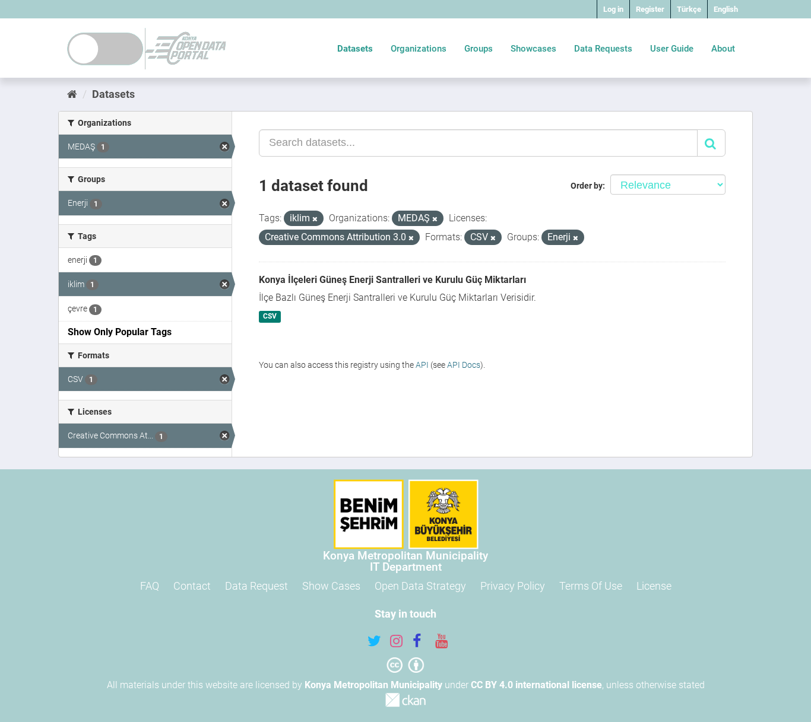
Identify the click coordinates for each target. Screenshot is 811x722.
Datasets (355, 48)
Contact (192, 586)
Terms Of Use (590, 586)
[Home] (72, 94)
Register (650, 9)
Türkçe (689, 9)
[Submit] (711, 143)
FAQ (149, 586)
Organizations (418, 48)
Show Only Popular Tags (120, 332)
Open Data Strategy (420, 586)
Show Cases (331, 586)
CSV (270, 317)
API (422, 365)
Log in (613, 9)
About (723, 48)
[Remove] (315, 219)
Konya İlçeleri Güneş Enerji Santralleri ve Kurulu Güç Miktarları (392, 279)
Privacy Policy (512, 586)
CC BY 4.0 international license (536, 685)
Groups (478, 48)
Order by (587, 185)
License (653, 586)
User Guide (671, 48)
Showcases (533, 48)
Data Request (256, 586)
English (726, 9)
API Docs (463, 365)
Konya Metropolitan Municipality (373, 685)
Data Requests (603, 48)
